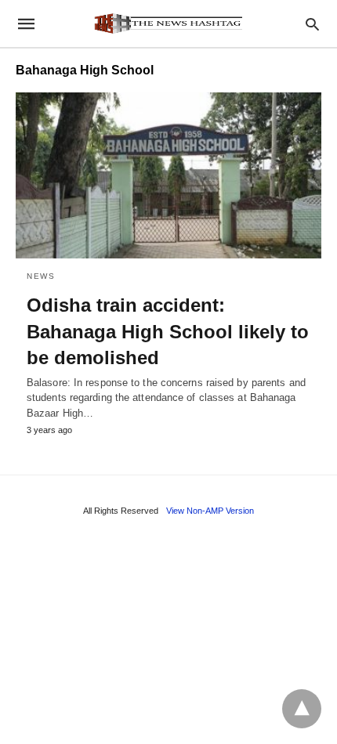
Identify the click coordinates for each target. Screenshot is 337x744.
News (41, 276)
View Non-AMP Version (210, 510)
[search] (312, 24)
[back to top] (301, 708)
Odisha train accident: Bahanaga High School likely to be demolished (168, 331)
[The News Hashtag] (167, 23)
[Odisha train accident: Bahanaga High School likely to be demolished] (168, 175)
